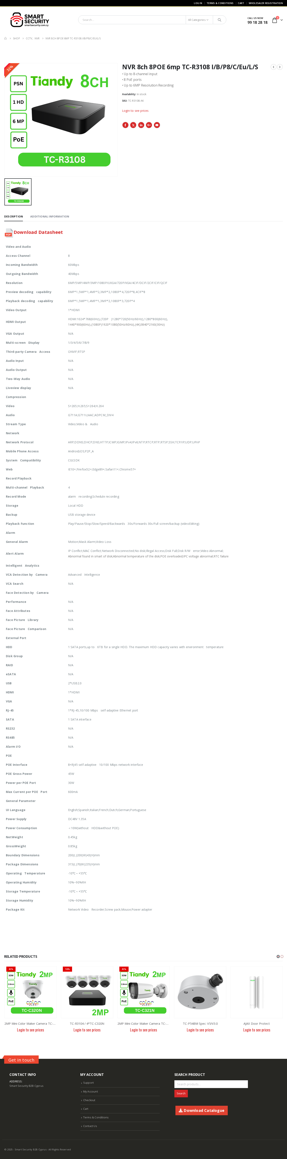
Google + (149, 125)
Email (157, 125)
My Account (90, 1091)
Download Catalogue (203, 1110)
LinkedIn (141, 125)
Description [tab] (13, 216)
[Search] (219, 20)
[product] (200, 992)
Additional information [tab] (49, 216)
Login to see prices (135, 111)
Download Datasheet (38, 232)
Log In (198, 3)
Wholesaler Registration (266, 3)
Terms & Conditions (220, 3)
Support (88, 1082)
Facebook (125, 125)
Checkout (89, 1100)
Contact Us (90, 1126)
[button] (278, 956)
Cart (241, 3)
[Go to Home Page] (5, 38)
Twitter (133, 125)
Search (181, 1093)
